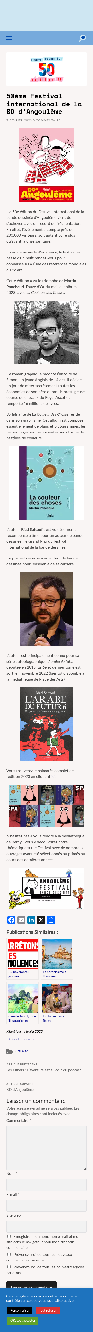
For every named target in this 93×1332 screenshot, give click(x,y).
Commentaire (18, 1121)
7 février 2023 (19, 120)
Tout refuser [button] (48, 1310)
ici (53, 777)
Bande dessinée (23, 1039)
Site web (13, 1215)
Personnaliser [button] (20, 1310)
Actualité (21, 1051)
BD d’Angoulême (20, 1087)
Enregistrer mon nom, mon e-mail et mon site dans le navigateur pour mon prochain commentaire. (43, 1242)
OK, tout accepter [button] (22, 1320)
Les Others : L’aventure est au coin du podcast (43, 1067)
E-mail (12, 1195)
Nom (11, 1174)
